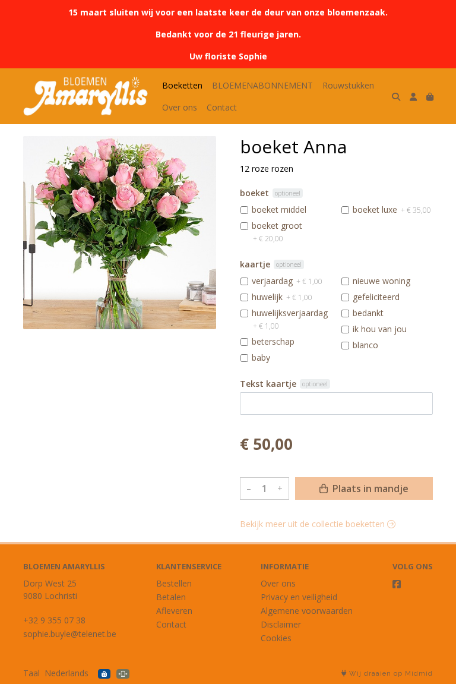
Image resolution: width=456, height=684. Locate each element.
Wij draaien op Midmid (390, 673)
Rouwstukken (348, 85)
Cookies (276, 638)
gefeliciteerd (376, 296)
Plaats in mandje (369, 488)
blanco (365, 345)
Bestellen (174, 583)
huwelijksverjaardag (290, 319)
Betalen (171, 597)
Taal (31, 673)
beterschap (273, 341)
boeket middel (279, 209)
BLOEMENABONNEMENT (262, 85)
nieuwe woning (381, 280)
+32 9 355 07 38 (54, 620)
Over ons (179, 107)
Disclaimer (281, 624)
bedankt (368, 313)
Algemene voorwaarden (307, 610)
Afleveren (174, 610)
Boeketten (182, 85)
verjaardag (287, 280)
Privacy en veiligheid (299, 597)
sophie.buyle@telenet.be (69, 633)
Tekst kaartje (268, 383)
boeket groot (277, 232)
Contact (222, 107)
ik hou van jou (380, 329)
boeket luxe (392, 209)
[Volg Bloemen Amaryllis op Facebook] (396, 584)
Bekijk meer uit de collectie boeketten (313, 523)
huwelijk (282, 296)
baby (261, 357)
